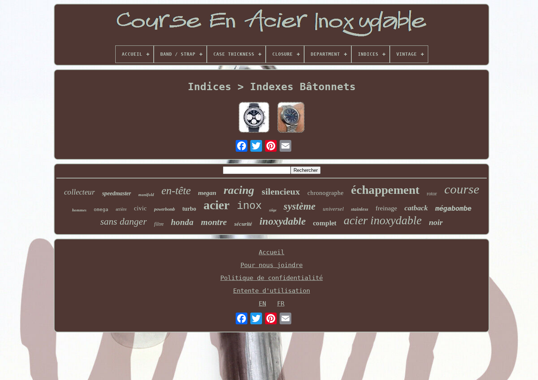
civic (140, 208)
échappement (385, 189)
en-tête (176, 190)
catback (416, 208)
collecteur (79, 192)
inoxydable (282, 221)
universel (333, 209)
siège (272, 210)
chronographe (325, 192)
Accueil (271, 252)
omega (101, 209)
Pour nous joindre (271, 265)
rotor (432, 193)
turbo (189, 209)
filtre (159, 224)
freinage (386, 208)
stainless (359, 209)
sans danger (123, 221)
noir (436, 222)
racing (239, 190)
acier (216, 205)
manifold (146, 194)
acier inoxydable (383, 220)
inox (249, 206)
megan (207, 192)
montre (214, 222)
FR (280, 303)
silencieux (281, 191)
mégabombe (453, 208)
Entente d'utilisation (271, 290)
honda (182, 222)
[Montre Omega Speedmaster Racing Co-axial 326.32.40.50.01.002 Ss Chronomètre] (254, 118)
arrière (121, 209)
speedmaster (116, 193)
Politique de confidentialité (271, 277)
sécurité (243, 224)
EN (262, 303)
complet (324, 223)
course (461, 189)
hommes (79, 210)
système (299, 206)
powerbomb (164, 209)
